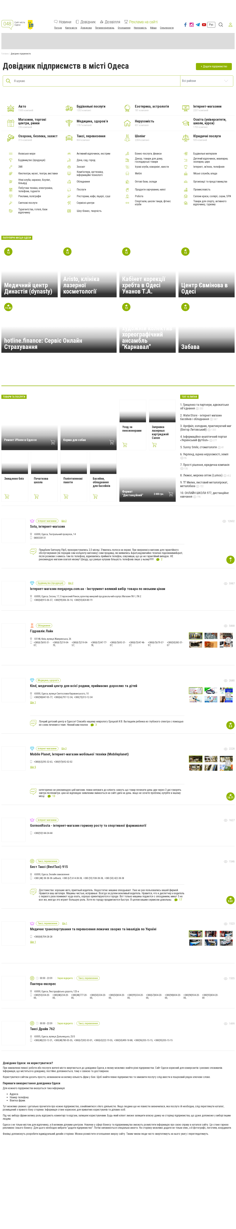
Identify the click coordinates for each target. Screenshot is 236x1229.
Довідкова (86, 27)
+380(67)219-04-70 (61, 644)
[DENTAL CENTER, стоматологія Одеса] (168, 375)
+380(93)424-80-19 (83, 600)
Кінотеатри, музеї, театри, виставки (38, 173)
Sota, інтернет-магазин (47, 526)
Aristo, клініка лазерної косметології (81, 285)
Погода (58, 27)
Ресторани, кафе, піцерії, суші (93, 196)
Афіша (153, 27)
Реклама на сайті (143, 21)
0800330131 (40, 537)
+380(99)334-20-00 (135, 996)
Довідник (88, 21)
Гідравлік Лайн (41, 631)
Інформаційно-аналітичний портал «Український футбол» (203, 438)
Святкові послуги (27, 202)
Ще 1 (64, 923)
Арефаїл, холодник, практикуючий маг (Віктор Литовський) (205, 427)
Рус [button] (211, 24)
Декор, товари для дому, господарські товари (149, 160)
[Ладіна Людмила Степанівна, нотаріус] (101, 375)
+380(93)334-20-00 (42, 996)
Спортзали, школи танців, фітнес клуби (153, 203)
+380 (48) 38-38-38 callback (47, 878)
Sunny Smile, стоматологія (200, 447)
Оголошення (124, 27)
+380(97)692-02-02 (63, 761)
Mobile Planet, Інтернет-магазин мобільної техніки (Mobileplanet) (79, 754)
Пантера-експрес (43, 984)
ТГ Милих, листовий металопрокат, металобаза (204, 484)
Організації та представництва (210, 181)
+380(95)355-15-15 (163, 1040)
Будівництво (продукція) (31, 160)
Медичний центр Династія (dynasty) (28, 288)
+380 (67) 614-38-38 (72, 878)
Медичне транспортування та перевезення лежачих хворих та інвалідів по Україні (93, 929)
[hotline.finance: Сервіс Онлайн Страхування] (134, 375)
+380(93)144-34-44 (43, 833)
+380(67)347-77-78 (99, 644)
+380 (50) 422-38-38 (114, 878)
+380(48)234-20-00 (61, 996)
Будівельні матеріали (205, 153)
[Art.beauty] (184, 375)
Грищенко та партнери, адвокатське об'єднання (204, 406)
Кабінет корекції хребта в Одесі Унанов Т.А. (143, 285)
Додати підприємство (215, 66)
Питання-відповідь (104, 27)
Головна (5, 53)
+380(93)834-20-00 (210, 996)
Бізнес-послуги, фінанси (148, 153)
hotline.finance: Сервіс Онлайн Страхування (43, 344)
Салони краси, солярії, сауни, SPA (212, 196)
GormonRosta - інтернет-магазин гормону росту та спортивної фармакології (88, 825)
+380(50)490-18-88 (123, 1040)
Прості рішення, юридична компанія (206, 465)
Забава (190, 347)
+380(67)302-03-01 (83, 1040)
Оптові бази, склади (146, 181)
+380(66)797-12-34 (63, 697)
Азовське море (26, 153)
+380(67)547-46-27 (137, 644)
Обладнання (83, 181)
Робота (139, 196)
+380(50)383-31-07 (175, 644)
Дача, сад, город (86, 160)
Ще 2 (64, 521)
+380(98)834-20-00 (173, 996)
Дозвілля (112, 21)
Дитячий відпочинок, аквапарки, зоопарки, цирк (210, 160)
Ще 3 (64, 748)
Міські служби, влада (205, 173)
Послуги (81, 189)
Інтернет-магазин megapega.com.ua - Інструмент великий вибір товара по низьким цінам (97, 589)
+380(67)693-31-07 (42, 644)
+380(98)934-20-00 (191, 996)
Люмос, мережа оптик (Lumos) (203, 475)
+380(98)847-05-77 (43, 697)
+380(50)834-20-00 (117, 996)
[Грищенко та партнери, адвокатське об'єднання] (85, 375)
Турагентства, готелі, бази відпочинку (32, 211)
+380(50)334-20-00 (98, 996)
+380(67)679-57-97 (156, 644)
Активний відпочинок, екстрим (93, 153)
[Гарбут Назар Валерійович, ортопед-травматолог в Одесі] (68, 375)
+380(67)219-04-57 (80, 644)
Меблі (138, 173)
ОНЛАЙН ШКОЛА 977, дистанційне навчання (204, 494)
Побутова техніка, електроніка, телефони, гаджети (35, 189)
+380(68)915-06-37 (43, 600)
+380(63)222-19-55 (103, 1040)
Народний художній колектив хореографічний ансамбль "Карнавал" (147, 334)
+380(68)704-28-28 (43, 936)
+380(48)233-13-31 (43, 1040)
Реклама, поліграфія (29, 196)
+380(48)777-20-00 (79, 996)
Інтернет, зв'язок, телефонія (208, 166)
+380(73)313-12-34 (83, 697)
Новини (65, 21)
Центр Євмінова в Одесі (204, 288)
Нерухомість (140, 27)
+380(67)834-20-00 (154, 996)
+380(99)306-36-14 (63, 600)
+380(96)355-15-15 (143, 1040)
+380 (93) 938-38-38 (93, 878)
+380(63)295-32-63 (43, 761)
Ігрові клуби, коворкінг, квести (152, 166)
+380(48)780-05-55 (63, 1040)
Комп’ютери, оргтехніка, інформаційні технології (90, 173)
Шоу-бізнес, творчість (89, 211)
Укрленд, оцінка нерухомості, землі (205, 454)
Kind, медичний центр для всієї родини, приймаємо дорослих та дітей (83, 686)
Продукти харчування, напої (150, 189)
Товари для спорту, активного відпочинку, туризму (209, 203)
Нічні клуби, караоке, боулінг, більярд (34, 181)
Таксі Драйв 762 (42, 1029)
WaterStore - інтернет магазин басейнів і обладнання (201, 417)
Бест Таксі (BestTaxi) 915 (49, 867)
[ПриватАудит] (51, 375)
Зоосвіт (81, 166)
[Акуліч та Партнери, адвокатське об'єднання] (151, 375)
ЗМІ (20, 166)
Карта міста (71, 27)
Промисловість (201, 189)
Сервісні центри (85, 202)
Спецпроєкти (167, 27)
